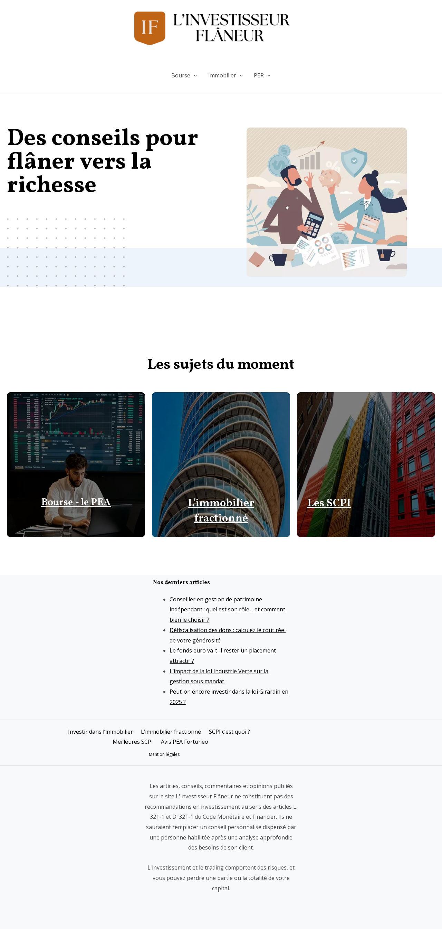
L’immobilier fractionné (171, 731)
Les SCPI (329, 503)
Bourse (180, 75)
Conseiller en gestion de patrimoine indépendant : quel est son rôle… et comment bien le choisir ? (227, 609)
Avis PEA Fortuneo (184, 741)
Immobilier (222, 75)
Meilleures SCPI (133, 741)
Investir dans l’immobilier (100, 731)
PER (259, 75)
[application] (193, 75)
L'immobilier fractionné (221, 511)
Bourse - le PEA (76, 503)
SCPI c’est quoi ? (229, 731)
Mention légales (164, 754)
